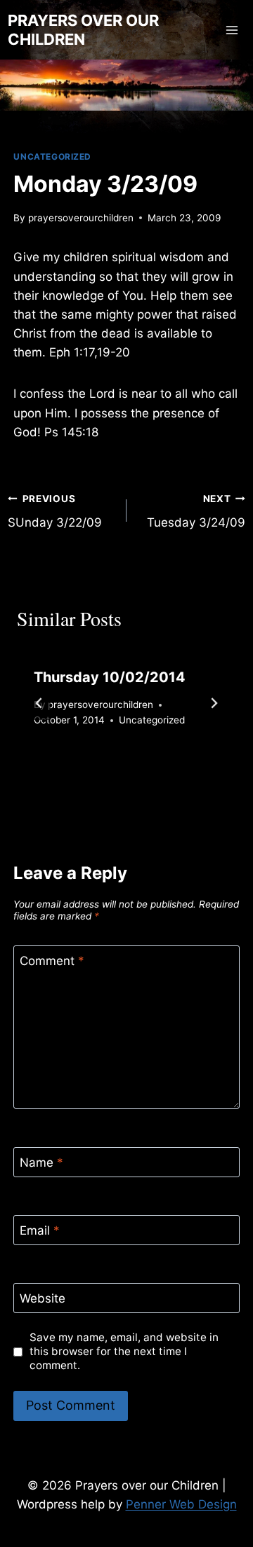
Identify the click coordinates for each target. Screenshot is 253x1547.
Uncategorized (52, 156)
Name (41, 1163)
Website (42, 1298)
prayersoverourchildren (81, 217)
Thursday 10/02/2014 (110, 677)
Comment (52, 961)
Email (40, 1230)
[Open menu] (232, 30)
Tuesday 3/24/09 (196, 511)
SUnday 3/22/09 (55, 511)
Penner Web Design (181, 1504)
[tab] (98, 768)
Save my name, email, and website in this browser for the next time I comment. (124, 1351)
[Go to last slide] (39, 703)
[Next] (213, 703)
